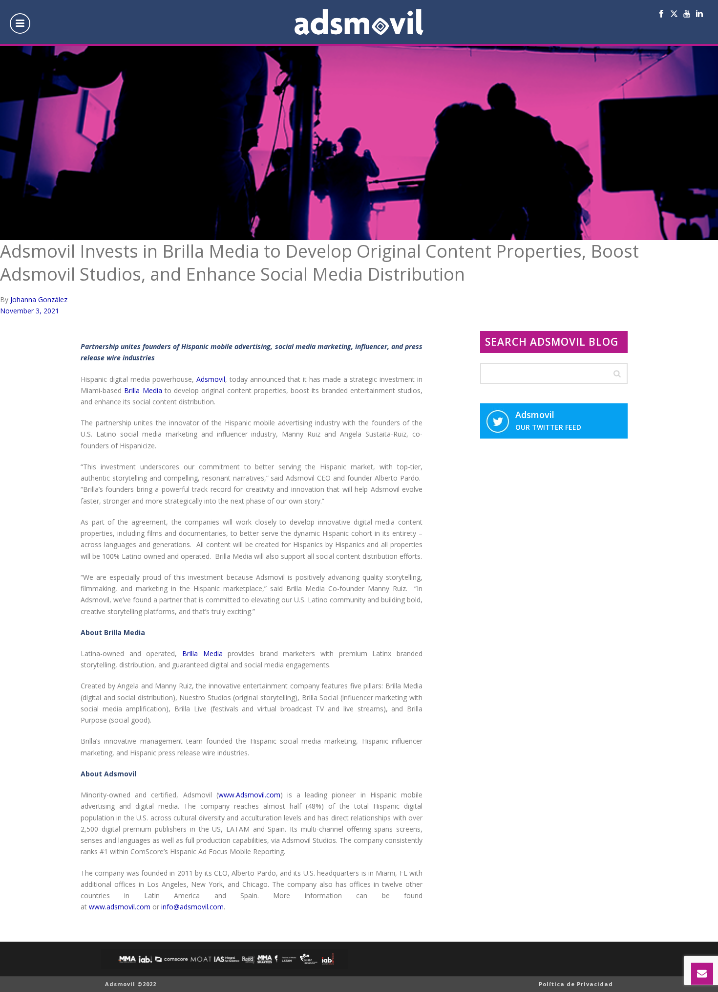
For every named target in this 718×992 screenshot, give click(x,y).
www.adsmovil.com (119, 906)
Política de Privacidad (576, 984)
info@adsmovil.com (192, 906)
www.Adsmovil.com (249, 794)
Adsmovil (210, 379)
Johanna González (38, 299)
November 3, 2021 (29, 310)
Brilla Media (143, 390)
